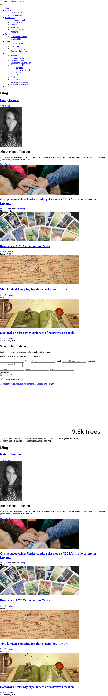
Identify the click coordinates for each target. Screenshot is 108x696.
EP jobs (8, 41)
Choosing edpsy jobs (19, 48)
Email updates (16, 77)
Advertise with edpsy (19, 84)
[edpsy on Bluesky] (2, 379)
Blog (7, 8)
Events (8, 10)
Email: (59, 361)
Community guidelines (9, 384)
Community (10, 17)
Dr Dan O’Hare (17, 60)
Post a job (15, 46)
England (19, 67)
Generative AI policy (19, 82)
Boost (7, 34)
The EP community (19, 22)
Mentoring (15, 27)
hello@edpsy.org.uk (14, 379)
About (8, 53)
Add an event (16, 15)
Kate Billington (21, 208)
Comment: (91, 361)
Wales (18, 75)
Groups (14, 25)
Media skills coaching (20, 39)
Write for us (15, 79)
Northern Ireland (23, 70)
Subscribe (5, 372)
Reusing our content (27, 384)
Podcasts (14, 32)
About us (14, 56)
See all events (16, 13)
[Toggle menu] (1, 4)
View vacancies (17, 44)
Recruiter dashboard (19, 51)
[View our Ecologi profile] (54, 436)
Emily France (9, 100)
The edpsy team (17, 58)
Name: (28, 361)
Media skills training (19, 36)
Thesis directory (17, 29)
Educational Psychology (21, 63)
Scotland (19, 72)
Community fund (18, 20)
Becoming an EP (18, 65)
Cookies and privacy (45, 384)
